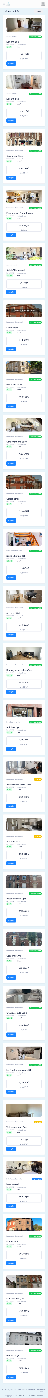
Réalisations (22, 1389)
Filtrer (39, 11)
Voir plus (11, 235)
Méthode (31, 1389)
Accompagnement (9, 1389)
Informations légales (41, 1391)
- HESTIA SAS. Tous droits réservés (30, 1396)
